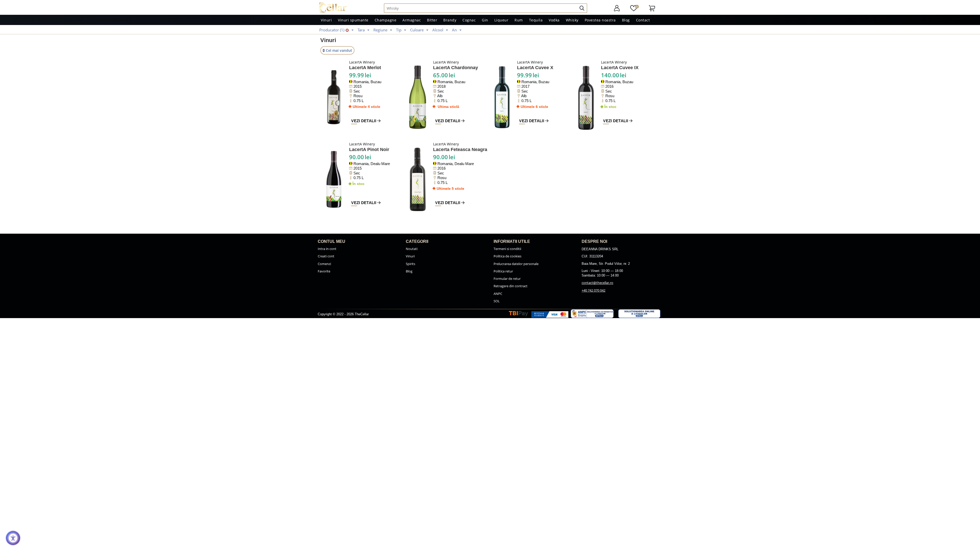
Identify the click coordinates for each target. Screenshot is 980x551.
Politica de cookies (507, 256)
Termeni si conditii (507, 248)
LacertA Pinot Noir (369, 149)
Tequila (536, 20)
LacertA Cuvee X (535, 67)
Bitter (432, 20)
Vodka (554, 20)
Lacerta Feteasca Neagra (460, 149)
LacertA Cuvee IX (620, 67)
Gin (485, 20)
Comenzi (324, 263)
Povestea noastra (600, 20)
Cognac (469, 20)
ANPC (498, 293)
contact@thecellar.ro (597, 282)
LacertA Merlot (365, 67)
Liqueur (501, 20)
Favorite (324, 271)
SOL (497, 301)
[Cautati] (584, 8)
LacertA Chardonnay (455, 67)
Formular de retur (507, 278)
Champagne (386, 20)
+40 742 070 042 (593, 290)
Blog (626, 20)
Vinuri (326, 20)
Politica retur (503, 271)
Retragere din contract (511, 286)
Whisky (572, 20)
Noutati (412, 248)
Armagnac (411, 20)
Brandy (449, 20)
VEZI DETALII (364, 121)
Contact (643, 20)
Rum (518, 20)
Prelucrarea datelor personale (516, 263)
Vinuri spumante (353, 20)
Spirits (410, 263)
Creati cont (326, 256)
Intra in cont (327, 248)
